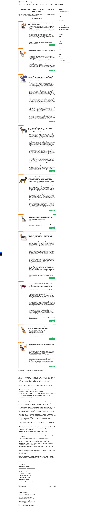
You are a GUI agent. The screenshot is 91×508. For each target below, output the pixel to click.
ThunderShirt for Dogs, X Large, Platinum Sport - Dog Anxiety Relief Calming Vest (41, 51)
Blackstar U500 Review (63, 24)
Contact (60, 16)
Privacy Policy (61, 13)
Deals (30, 4)
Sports (60, 51)
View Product (52, 45)
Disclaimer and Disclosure (64, 11)
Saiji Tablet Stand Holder (64, 27)
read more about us (38, 459)
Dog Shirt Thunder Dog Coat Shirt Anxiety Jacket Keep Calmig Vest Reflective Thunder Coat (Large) (40, 327)
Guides (34, 4)
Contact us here (25, 459)
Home (20, 4)
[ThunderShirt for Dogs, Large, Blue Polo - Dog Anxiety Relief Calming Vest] (23, 348)
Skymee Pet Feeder (63, 22)
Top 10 (37, 4)
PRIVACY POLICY (62, 60)
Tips (60, 49)
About (60, 14)
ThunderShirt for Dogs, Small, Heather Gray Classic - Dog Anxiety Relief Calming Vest (40, 23)
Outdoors (61, 54)
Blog (27, 4)
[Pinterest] (1, 255)
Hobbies (60, 52)
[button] (48, 4)
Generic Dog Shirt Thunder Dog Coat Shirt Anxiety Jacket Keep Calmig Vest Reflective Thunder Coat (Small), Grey (40, 217)
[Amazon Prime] (53, 226)
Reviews (23, 4)
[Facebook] (1, 252)
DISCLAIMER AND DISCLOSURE (59, 4)
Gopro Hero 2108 (62, 25)
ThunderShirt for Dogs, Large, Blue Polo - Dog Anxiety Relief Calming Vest (41, 345)
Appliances (61, 47)
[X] (1, 254)
